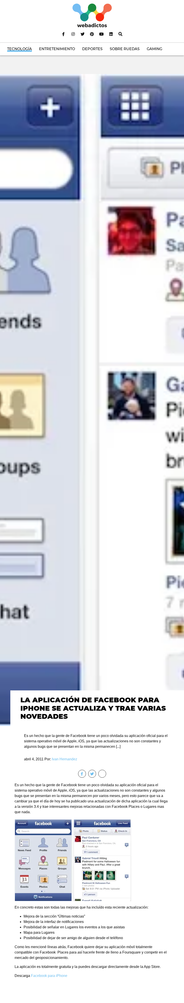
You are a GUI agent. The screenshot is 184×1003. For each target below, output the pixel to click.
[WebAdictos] (92, 15)
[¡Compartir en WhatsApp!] (102, 774)
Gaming (154, 49)
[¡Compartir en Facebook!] (82, 774)
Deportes (92, 49)
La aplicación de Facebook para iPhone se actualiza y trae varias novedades (93, 708)
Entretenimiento (57, 49)
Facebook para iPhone (48, 976)
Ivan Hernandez (64, 759)
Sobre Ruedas (125, 49)
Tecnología (19, 49)
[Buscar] (120, 34)
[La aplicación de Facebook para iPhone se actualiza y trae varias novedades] (92, 400)
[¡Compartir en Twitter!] (92, 774)
